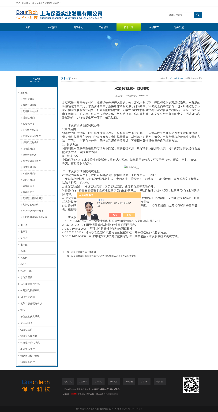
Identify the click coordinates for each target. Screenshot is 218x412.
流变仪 (24, 238)
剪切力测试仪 (29, 105)
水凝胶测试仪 (29, 173)
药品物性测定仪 (30, 130)
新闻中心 (78, 27)
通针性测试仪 (29, 117)
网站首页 (68, 381)
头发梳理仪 (28, 124)
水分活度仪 (26, 277)
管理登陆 (81, 394)
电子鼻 (24, 225)
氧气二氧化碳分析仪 (31, 303)
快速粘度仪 (26, 329)
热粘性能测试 (29, 155)
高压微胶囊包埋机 (30, 284)
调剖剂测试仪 (29, 180)
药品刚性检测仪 (30, 111)
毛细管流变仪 (27, 349)
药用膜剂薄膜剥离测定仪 (35, 217)
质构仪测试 (28, 99)
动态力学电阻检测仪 (33, 211)
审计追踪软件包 (28, 336)
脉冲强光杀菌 (27, 297)
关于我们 (160, 381)
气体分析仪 (26, 271)
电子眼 (24, 244)
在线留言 (154, 27)
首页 (28, 27)
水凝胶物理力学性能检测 (83, 252)
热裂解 (24, 258)
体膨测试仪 (28, 186)
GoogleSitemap (112, 394)
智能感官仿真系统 (30, 316)
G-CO (23, 264)
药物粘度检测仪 (30, 204)
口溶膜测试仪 (29, 149)
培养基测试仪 (29, 167)
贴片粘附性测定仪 (32, 136)
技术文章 (129, 27)
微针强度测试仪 (30, 142)
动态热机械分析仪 (30, 355)
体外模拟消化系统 (30, 342)
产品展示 (103, 27)
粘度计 (24, 251)
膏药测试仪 (28, 192)
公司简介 (53, 27)
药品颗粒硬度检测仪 (33, 198)
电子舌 (24, 231)
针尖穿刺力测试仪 (32, 161)
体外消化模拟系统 (30, 290)
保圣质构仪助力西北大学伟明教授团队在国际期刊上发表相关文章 (103, 256)
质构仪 (24, 92)
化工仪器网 (100, 394)
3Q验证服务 (26, 323)
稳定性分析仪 (27, 362)
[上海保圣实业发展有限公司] (63, 15)
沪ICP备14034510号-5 (133, 409)
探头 (22, 310)
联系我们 (179, 27)
